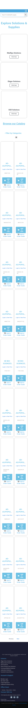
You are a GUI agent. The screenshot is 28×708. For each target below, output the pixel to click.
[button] (16, 137)
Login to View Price (7, 169)
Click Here (14, 57)
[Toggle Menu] (26, 11)
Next (18, 638)
